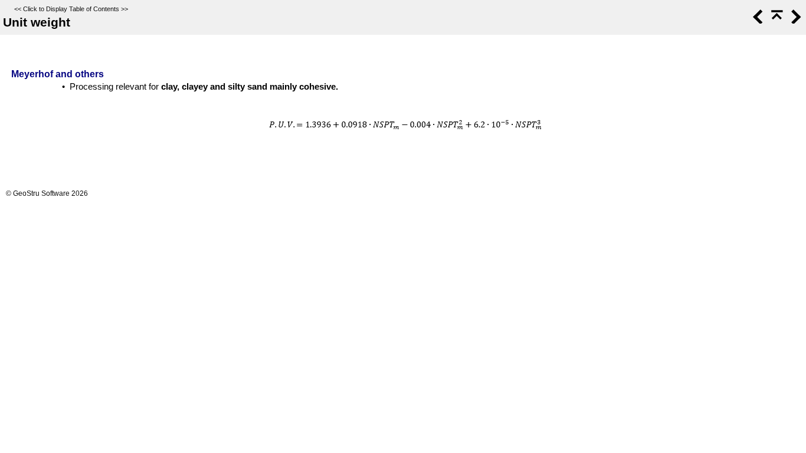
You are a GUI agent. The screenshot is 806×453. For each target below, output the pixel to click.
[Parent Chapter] (776, 20)
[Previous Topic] (757, 20)
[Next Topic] (795, 20)
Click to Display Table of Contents (71, 8)
